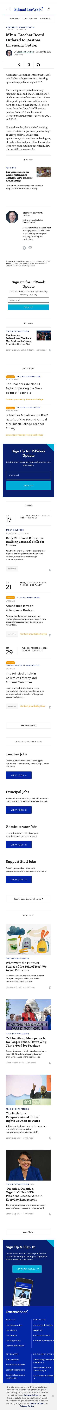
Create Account (28, 1269)
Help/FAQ (37, 1330)
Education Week (29, 222)
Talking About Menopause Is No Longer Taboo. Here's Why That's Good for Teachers (26, 1041)
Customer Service (41, 1335)
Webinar (10, 601)
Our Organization (14, 1325)
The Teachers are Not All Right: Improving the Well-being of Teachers (24, 388)
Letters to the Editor (43, 1325)
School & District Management (23, 665)
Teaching (11, 168)
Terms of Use (37, 1403)
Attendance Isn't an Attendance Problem (20, 608)
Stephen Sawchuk (25, 52)
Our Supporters (13, 1341)
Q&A (32, 1184)
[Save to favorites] (28, 64)
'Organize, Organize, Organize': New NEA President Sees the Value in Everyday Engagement (24, 1194)
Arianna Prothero (14, 987)
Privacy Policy (31, 1395)
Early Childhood (15, 530)
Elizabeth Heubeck (15, 1063)
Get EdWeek (12, 1354)
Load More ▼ (28, 1232)
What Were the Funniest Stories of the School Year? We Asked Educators (26, 966)
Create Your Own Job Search (27, 899)
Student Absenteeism (28, 597)
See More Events (29, 725)
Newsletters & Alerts (15, 1365)
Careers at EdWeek (15, 1346)
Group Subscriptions (15, 1370)
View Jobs (18, 775)
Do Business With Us (44, 1354)
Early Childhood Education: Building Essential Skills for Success (25, 541)
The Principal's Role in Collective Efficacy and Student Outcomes (21, 678)
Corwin (43, 634)
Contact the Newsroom (44, 1341)
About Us (11, 1320)
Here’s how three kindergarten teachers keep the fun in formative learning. (24, 187)
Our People (11, 1335)
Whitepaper (12, 379)
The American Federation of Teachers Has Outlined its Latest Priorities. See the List (18, 340)
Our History (11, 1330)
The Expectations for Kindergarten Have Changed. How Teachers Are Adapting (19, 176)
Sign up (28, 485)
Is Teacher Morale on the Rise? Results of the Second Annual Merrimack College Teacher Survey (27, 422)
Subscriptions (12, 1360)
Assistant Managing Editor (33, 220)
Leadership (15, 18)
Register (12, 568)
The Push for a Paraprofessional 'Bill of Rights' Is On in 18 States (23, 1117)
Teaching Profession (20, 27)
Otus (42, 706)
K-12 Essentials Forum (18, 534)
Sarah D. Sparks (13, 350)
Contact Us (39, 1320)
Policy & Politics (30, 18)
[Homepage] (28, 9)
